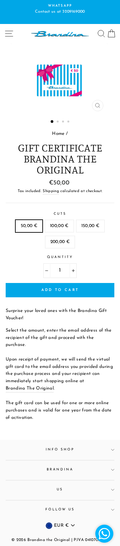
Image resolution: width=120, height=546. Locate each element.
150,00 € (90, 226)
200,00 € (60, 242)
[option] (60, 9)
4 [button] (69, 122)
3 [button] (63, 122)
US (60, 489)
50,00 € (29, 226)
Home (58, 134)
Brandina (60, 469)
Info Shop (60, 449)
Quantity (60, 257)
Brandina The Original (30, 388)
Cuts (60, 214)
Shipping (51, 191)
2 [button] (58, 122)
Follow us (60, 509)
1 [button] (52, 122)
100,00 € (59, 226)
